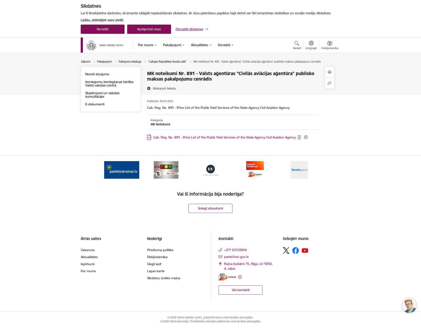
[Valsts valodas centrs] (104, 45)
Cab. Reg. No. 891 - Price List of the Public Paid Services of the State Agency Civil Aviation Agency (224, 137)
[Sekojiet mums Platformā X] (286, 250)
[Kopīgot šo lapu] (329, 83)
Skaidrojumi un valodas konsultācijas (102, 95)
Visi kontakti (241, 290)
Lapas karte (155, 271)
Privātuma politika (160, 250)
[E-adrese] (227, 277)
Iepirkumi (88, 264)
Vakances (88, 250)
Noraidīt (102, 29)
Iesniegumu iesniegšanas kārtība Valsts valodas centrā (109, 83)
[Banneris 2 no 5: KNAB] (166, 170)
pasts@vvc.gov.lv (236, 257)
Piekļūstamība (157, 257)
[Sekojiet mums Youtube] (305, 250)
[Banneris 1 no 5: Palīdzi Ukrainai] (121, 170)
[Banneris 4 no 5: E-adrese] (255, 170)
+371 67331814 (235, 250)
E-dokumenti (94, 104)
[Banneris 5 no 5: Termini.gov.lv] (299, 170)
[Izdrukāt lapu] (329, 72)
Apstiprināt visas (149, 29)
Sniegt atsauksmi (210, 208)
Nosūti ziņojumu (97, 74)
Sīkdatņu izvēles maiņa (163, 278)
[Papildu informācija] (305, 137)
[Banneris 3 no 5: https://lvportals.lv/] (210, 170)
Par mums (88, 271)
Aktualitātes (89, 257)
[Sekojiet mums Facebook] (295, 250)
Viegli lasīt (154, 264)
